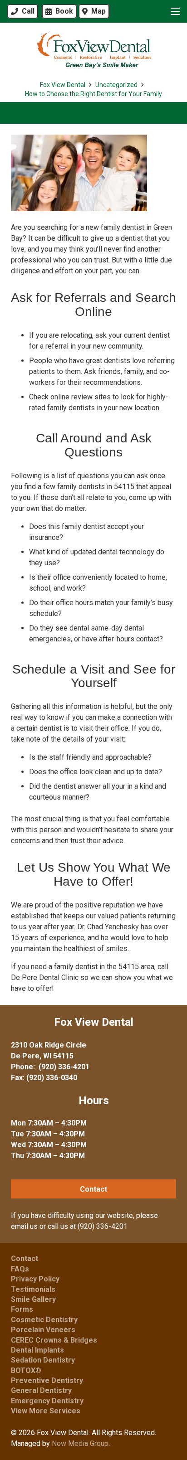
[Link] (93, 50)
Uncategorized (116, 84)
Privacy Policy (35, 1279)
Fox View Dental (62, 84)
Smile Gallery (33, 1299)
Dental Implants (37, 1350)
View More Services (45, 1411)
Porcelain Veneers (43, 1329)
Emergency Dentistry (47, 1401)
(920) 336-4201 (64, 1066)
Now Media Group (80, 1443)
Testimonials (33, 1289)
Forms (22, 1309)
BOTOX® (26, 1370)
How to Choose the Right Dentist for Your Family (93, 93)
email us (24, 1226)
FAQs (20, 1269)
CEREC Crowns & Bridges (54, 1340)
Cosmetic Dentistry (44, 1319)
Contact (24, 1258)
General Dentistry (41, 1390)
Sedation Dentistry (43, 1360)
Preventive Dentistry (47, 1380)
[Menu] (173, 11)
